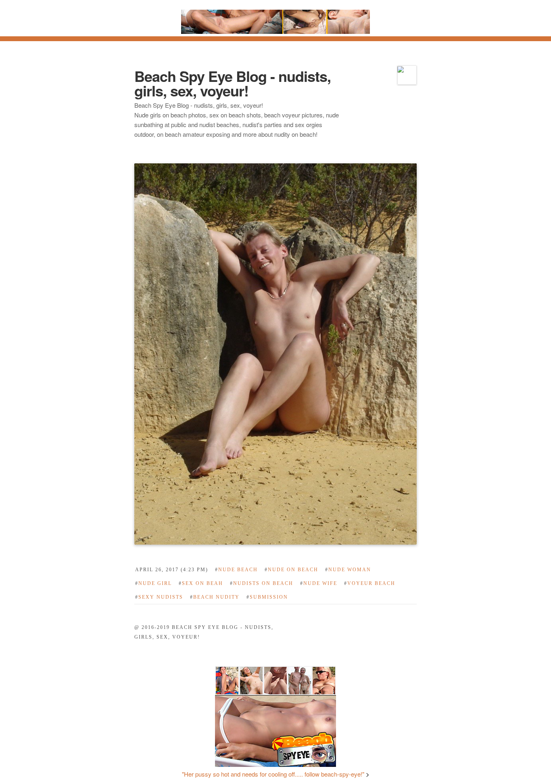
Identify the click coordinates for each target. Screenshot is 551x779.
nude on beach (291, 569)
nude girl (153, 583)
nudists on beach (261, 583)
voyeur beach (369, 583)
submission (267, 597)
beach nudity (215, 597)
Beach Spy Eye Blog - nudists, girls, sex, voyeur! (232, 83)
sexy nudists (159, 597)
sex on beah (201, 583)
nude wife (318, 583)
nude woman (348, 569)
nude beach (236, 569)
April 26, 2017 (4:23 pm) (171, 569)
